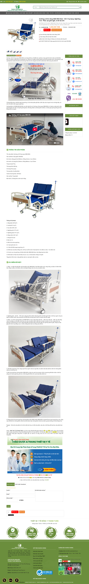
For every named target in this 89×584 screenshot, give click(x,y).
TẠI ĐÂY (47, 480)
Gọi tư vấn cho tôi (57, 29)
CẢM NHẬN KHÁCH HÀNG (39, 13)
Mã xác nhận (10, 498)
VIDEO (47, 13)
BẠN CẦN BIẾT (29, 13)
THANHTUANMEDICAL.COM (42, 582)
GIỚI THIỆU (22, 13)
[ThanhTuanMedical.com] (16, 7)
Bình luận (18, 55)
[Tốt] (13, 488)
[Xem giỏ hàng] (79, 1)
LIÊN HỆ (77, 13)
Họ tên (8, 490)
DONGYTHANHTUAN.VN (30, 582)
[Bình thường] (11, 488)
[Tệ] (9, 488)
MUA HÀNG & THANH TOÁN (68, 13)
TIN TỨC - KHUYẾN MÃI (55, 13)
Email (8, 494)
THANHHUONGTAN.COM (67, 582)
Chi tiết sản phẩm (11, 55)
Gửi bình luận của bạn (40, 490)
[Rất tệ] (7, 488)
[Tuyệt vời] (15, 488)
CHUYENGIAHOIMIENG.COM (55, 582)
